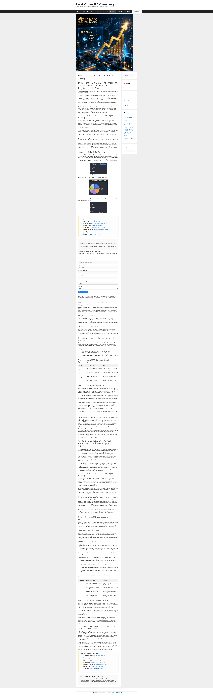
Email (79, 265)
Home (78, 11)
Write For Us (120, 11)
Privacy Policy (105, 11)
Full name (80, 260)
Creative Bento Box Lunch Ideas (96, 233)
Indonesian (136, 11)
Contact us (99, 11)
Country (80, 286)
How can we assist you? (83, 281)
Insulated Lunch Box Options (98, 227)
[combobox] (98, 288)
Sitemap (126, 105)
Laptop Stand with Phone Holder (116, 692)
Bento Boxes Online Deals (97, 231)
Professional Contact (82, 270)
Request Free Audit (83, 291)
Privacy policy (127, 103)
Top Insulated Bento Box (96, 225)
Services (92, 11)
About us (83, 11)
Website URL (81, 275)
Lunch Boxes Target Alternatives (101, 229)
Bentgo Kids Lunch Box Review (98, 220)
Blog (88, 11)
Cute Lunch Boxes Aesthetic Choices (99, 223)
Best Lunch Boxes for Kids (99, 221)
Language (112, 11)
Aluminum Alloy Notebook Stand (104, 692)
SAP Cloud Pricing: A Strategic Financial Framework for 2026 (128, 129)
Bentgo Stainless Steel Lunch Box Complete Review (129, 138)
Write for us (126, 100)
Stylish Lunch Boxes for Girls (95, 234)
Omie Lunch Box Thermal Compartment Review (129, 134)
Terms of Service (128, 11)
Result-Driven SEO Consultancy (95, 4)
